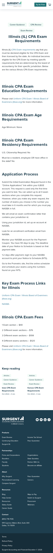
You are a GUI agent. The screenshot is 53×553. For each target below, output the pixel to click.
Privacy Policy (7, 546)
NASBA (5, 304)
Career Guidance (17, 24)
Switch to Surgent (34, 498)
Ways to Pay (32, 494)
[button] (3, 4)
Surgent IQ (6, 444)
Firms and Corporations (11, 455)
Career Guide (7, 508)
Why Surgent (7, 476)
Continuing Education (10, 441)
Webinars (31, 505)
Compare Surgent (8, 483)
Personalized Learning (10, 480)
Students (5, 465)
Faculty (4, 462)
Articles (6, 376)
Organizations (32, 455)
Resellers (5, 459)
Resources (6, 501)
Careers (30, 480)
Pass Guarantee (33, 441)
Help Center (6, 498)
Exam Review (26, 30)
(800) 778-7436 (7, 519)
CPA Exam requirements (23, 49)
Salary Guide (7, 505)
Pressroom (31, 501)
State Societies (33, 459)
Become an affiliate (34, 465)
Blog (3, 494)
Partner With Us (33, 462)
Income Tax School (34, 437)
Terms (4, 537)
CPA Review (36, 24)
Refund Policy (7, 541)
